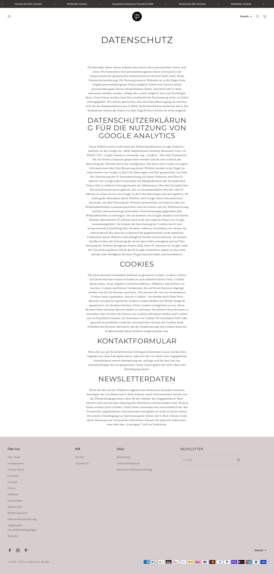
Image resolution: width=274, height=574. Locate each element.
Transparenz (16, 463)
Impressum (15, 506)
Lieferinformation (128, 463)
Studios (80, 457)
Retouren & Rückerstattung (134, 469)
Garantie (13, 475)
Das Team (14, 457)
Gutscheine (15, 500)
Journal (12, 481)
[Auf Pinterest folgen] (26, 550)
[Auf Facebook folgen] (10, 550)
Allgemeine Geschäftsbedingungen (22, 527)
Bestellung (123, 457)
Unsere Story (16, 469)
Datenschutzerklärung (22, 519)
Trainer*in (82, 463)
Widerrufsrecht (17, 512)
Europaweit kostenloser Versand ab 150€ (125, 4)
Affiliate (13, 494)
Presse (12, 488)
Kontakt (13, 535)
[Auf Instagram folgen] (18, 550)
